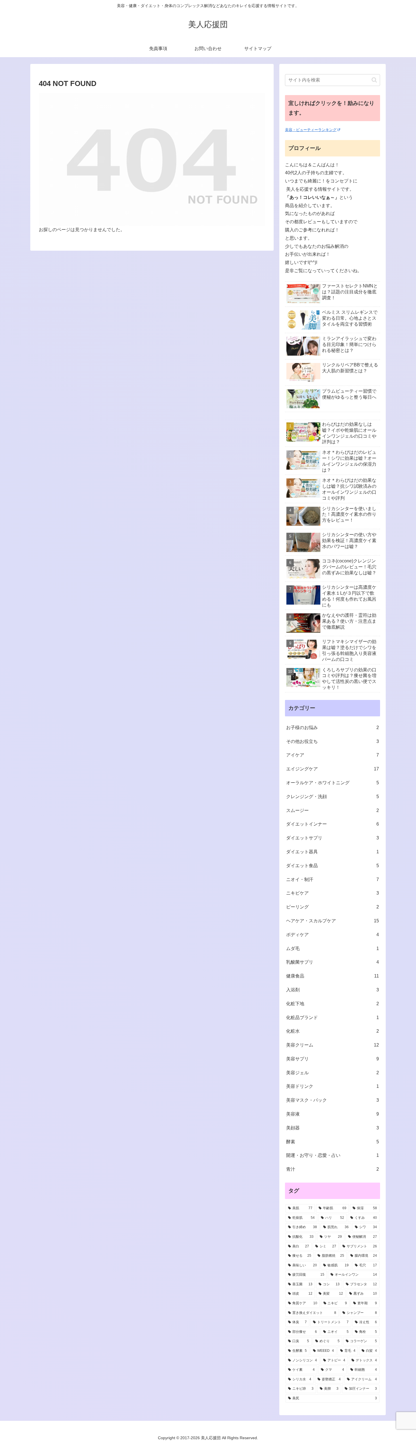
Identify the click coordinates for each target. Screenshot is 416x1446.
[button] (374, 80)
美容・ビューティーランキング (310, 130)
